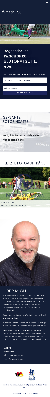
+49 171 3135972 (16, 355)
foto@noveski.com (16, 359)
